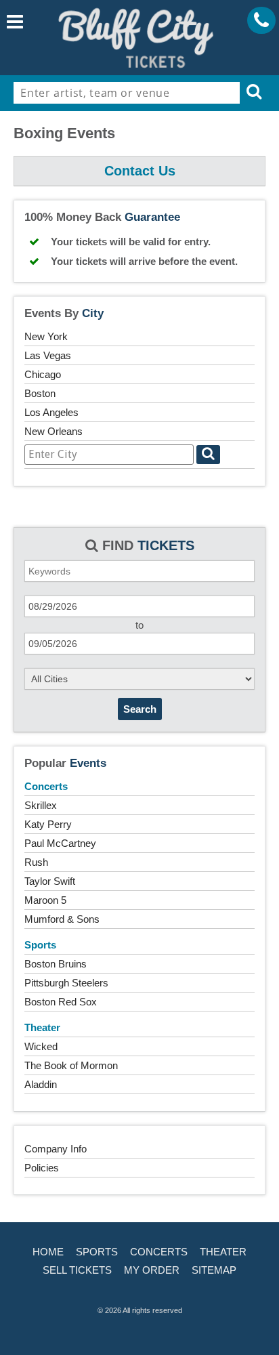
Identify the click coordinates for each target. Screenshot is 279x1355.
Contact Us (139, 170)
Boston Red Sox (60, 1001)
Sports (40, 945)
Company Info (55, 1148)
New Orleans (53, 431)
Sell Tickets (77, 1270)
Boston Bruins (55, 964)
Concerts (46, 786)
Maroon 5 (45, 900)
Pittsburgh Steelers (66, 982)
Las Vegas (47, 355)
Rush (36, 862)
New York (46, 336)
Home (48, 1251)
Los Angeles (51, 412)
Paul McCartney (60, 843)
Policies (41, 1167)
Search (139, 709)
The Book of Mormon (71, 1065)
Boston (40, 393)
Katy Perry (48, 824)
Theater (42, 1027)
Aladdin (40, 1084)
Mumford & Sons (62, 919)
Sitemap (214, 1270)
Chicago (42, 374)
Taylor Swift (49, 881)
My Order (151, 1270)
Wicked (41, 1046)
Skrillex (40, 805)
